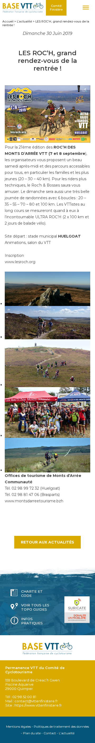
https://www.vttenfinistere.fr (38, 705)
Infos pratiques (32, 621)
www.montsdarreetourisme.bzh (34, 501)
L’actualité (66, 733)
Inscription (14, 255)
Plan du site (32, 733)
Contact (50, 733)
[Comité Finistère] (23, 8)
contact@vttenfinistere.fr (36, 701)
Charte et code (32, 593)
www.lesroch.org (20, 261)
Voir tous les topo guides (35, 607)
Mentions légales (18, 726)
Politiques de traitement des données (61, 726)
